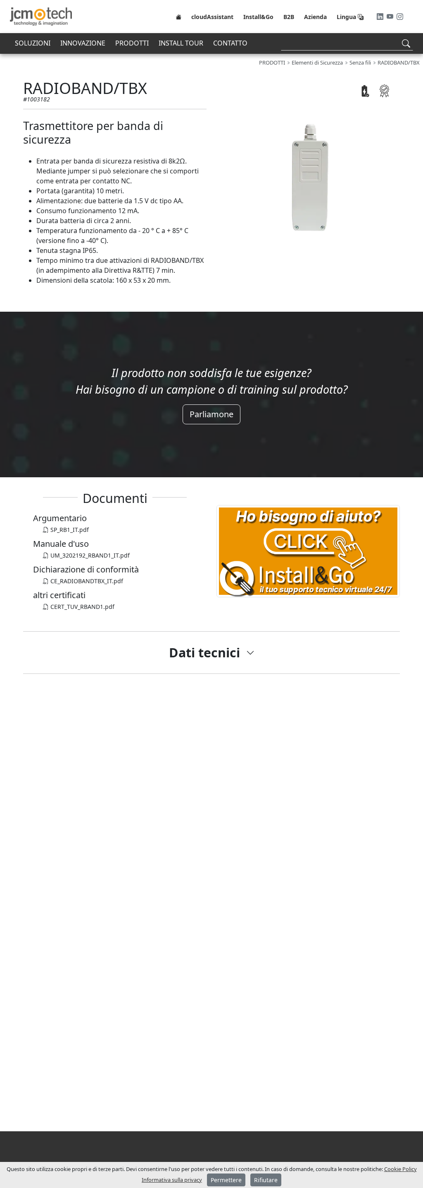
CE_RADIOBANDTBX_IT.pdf (86, 581)
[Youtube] (391, 16)
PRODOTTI (132, 43)
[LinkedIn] (381, 16)
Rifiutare (266, 1180)
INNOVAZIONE (82, 43)
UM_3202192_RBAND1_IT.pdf (89, 555)
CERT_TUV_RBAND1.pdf (81, 607)
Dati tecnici (204, 652)
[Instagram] (400, 16)
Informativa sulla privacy (172, 1179)
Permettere (226, 1180)
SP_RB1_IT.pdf (69, 530)
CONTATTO (230, 43)
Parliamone (211, 414)
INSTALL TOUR (181, 43)
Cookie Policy (400, 1169)
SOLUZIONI (32, 43)
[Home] (178, 16)
